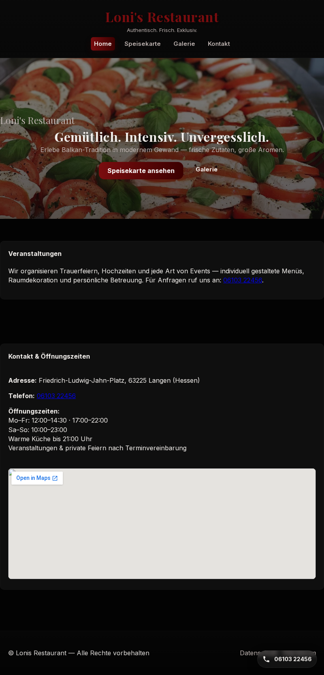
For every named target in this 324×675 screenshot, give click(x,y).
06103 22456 (242, 280)
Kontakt (219, 43)
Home (103, 43)
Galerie (184, 43)
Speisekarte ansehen (141, 171)
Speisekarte (142, 43)
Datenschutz (259, 653)
